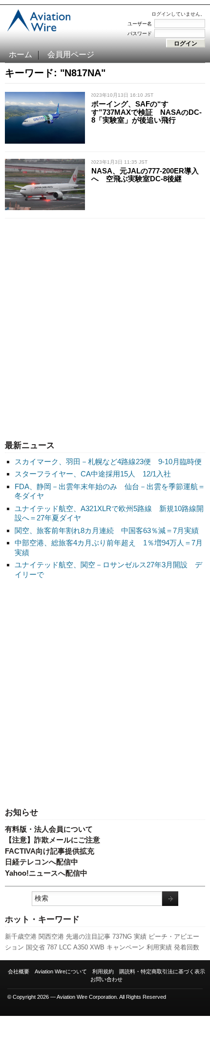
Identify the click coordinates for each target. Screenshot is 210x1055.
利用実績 (159, 947)
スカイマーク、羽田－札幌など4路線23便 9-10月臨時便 (108, 461)
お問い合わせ (106, 979)
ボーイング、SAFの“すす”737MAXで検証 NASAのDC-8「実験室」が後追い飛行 (146, 112)
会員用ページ (70, 54)
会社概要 (18, 971)
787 (52, 947)
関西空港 (51, 936)
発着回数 (186, 947)
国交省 (35, 947)
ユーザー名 (139, 23)
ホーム (20, 54)
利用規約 (103, 971)
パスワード (139, 33)
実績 (140, 936)
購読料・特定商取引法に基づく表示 (162, 971)
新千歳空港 (21, 936)
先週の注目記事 (88, 936)
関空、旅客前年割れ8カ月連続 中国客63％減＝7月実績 (107, 530)
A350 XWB (89, 947)
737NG (122, 936)
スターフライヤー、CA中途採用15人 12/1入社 (93, 474)
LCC (65, 947)
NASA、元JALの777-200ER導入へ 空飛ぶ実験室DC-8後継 (145, 175)
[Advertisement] (105, 327)
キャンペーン (125, 947)
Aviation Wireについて (61, 971)
